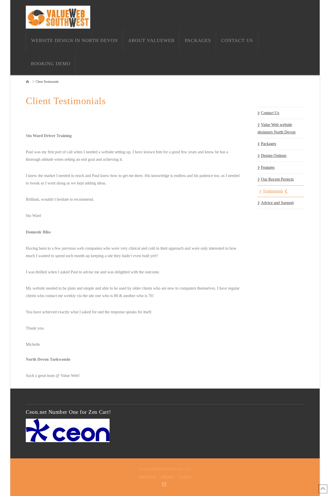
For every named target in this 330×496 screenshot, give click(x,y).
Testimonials (273, 191)
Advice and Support (277, 202)
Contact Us (270, 113)
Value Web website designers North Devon (276, 128)
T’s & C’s (185, 476)
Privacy (167, 476)
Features (268, 167)
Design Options (273, 155)
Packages (268, 143)
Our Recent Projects (277, 179)
